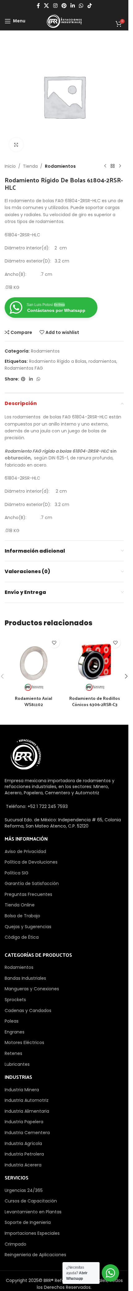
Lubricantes (17, 1064)
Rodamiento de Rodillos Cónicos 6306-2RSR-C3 (94, 701)
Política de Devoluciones (31, 862)
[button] (126, 676)
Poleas (12, 1021)
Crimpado (15, 1244)
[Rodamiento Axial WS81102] (34, 663)
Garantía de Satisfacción (32, 883)
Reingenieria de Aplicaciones (35, 1255)
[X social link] (46, 6)
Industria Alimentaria (27, 1111)
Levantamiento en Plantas (33, 1212)
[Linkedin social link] (73, 6)
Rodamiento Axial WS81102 (33, 701)
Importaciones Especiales (32, 1233)
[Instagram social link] (55, 6)
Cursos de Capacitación (31, 1201)
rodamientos (102, 361)
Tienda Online (20, 905)
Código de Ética (22, 937)
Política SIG (16, 873)
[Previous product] (105, 166)
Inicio (10, 166)
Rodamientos (60, 166)
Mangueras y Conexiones (32, 989)
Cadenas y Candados (28, 1010)
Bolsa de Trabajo (22, 916)
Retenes (13, 1053)
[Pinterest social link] (63, 6)
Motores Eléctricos (24, 1042)
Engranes (14, 1032)
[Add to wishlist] (54, 642)
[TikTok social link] (89, 6)
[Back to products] (112, 166)
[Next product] (120, 166)
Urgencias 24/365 (24, 1190)
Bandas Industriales (25, 978)
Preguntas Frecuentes (28, 894)
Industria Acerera (23, 1165)
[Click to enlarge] (16, 145)
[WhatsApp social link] (81, 6)
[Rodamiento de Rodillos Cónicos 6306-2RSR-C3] (95, 663)
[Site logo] (64, 21)
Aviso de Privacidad (25, 851)
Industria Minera (22, 1090)
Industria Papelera (24, 1122)
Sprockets (15, 1000)
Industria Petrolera (24, 1154)
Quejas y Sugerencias (28, 927)
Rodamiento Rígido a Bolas (57, 361)
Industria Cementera (27, 1132)
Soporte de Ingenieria (28, 1222)
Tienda (30, 166)
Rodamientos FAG (24, 368)
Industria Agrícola (23, 1143)
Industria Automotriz (27, 1100)
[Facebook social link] (38, 6)
